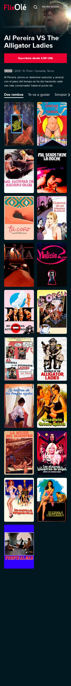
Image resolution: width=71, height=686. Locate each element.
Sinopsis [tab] (61, 95)
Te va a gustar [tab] (39, 95)
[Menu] (65, 7)
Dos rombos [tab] (13, 95)
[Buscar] (33, 7)
